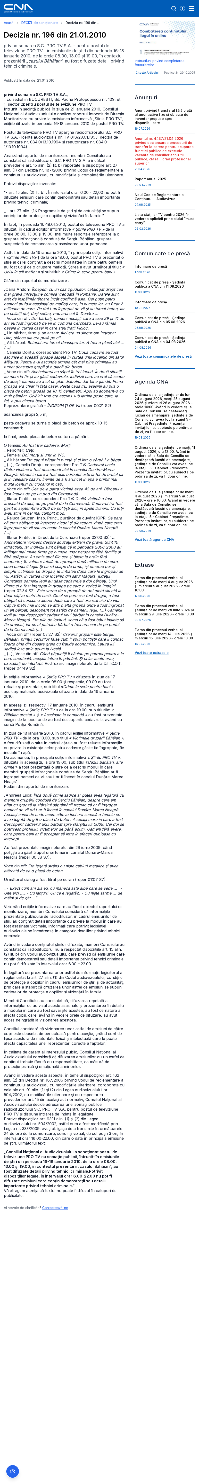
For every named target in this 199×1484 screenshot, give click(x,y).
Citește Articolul (147, 72)
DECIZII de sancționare (39, 23)
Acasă (9, 23)
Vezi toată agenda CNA (154, 539)
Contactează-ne (55, 1208)
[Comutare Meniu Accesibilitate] (12, 1471)
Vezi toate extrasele (152, 653)
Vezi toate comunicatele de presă (163, 356)
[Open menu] (191, 8)
